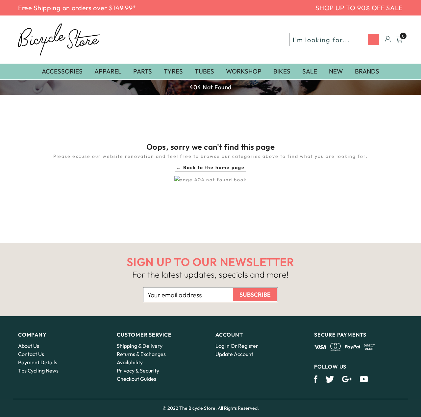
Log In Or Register (236, 346)
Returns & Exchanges (141, 354)
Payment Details (37, 362)
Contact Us (31, 354)
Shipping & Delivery (139, 346)
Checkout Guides (136, 378)
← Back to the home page (210, 167)
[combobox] (334, 39)
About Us (28, 346)
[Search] (373, 39)
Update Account (234, 354)
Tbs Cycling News (38, 370)
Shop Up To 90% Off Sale (359, 8)
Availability (130, 362)
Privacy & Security (138, 370)
